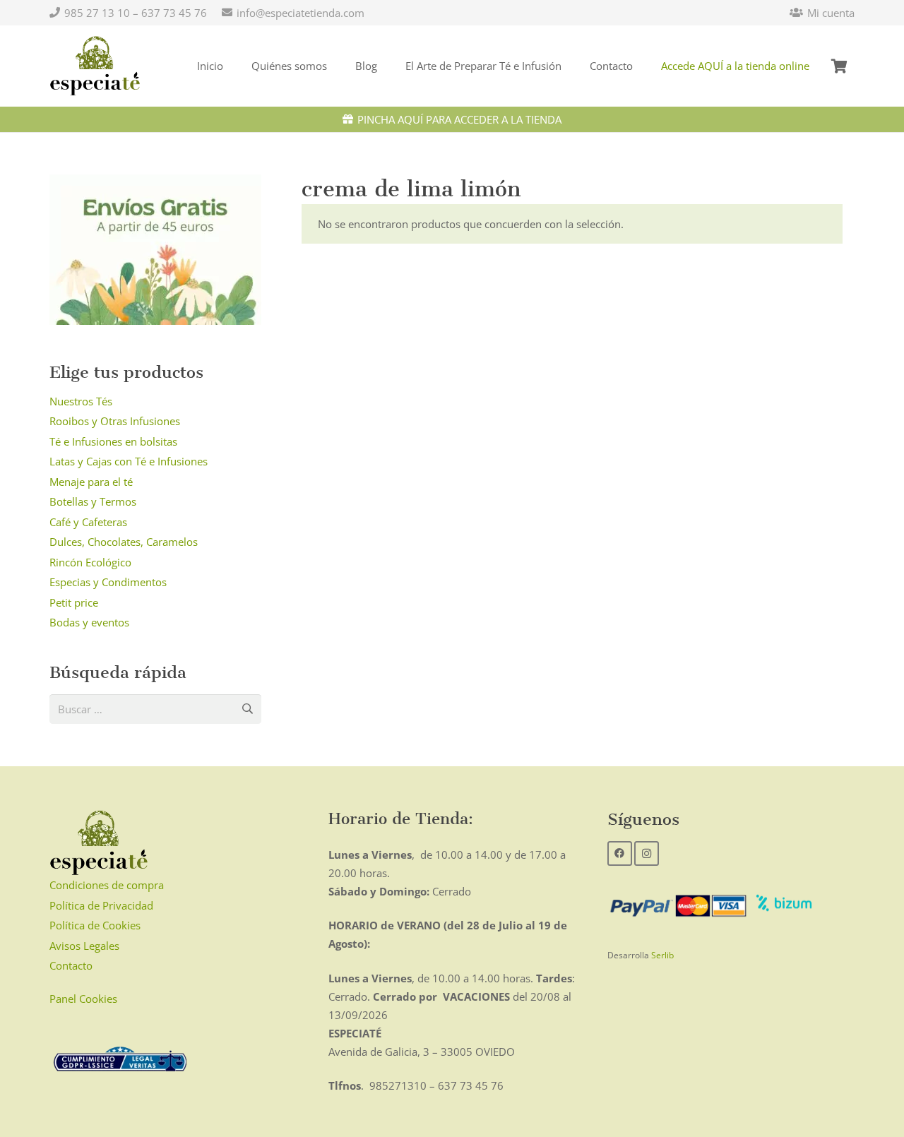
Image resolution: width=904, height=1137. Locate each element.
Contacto (71, 965)
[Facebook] (619, 853)
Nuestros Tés (80, 401)
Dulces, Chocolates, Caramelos (123, 542)
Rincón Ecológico (90, 562)
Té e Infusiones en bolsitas (113, 441)
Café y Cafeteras (88, 522)
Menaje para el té (91, 482)
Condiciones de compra (106, 885)
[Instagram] (646, 853)
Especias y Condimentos (108, 582)
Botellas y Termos (92, 501)
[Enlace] (95, 66)
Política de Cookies (95, 925)
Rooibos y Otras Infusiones (114, 421)
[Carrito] (839, 66)
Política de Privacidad (101, 905)
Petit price (73, 602)
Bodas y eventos (89, 622)
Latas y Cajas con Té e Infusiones (128, 461)
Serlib (662, 955)
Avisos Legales (84, 946)
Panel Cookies (83, 999)
